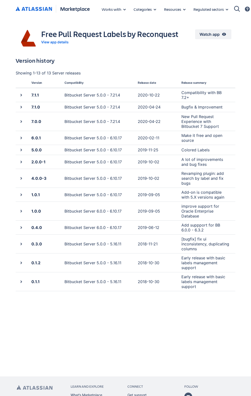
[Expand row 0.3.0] (21, 243)
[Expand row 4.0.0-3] (21, 178)
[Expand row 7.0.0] (21, 121)
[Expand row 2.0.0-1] (21, 161)
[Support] (247, 9)
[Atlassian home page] (34, 387)
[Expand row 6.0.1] (21, 137)
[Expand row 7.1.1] (21, 95)
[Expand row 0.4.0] (21, 227)
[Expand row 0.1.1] (21, 281)
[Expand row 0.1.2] (21, 262)
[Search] (237, 9)
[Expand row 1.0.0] (21, 211)
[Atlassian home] (34, 9)
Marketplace (75, 8)
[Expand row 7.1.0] (21, 107)
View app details (55, 42)
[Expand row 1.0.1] (21, 194)
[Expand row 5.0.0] (21, 149)
